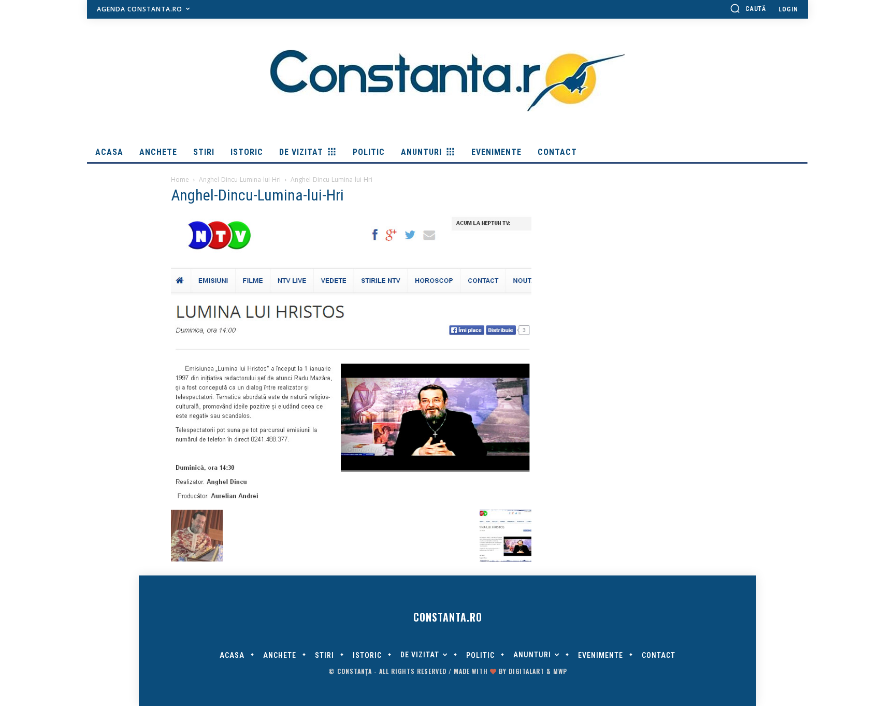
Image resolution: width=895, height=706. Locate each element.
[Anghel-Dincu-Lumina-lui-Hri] (351, 499)
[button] (748, 8)
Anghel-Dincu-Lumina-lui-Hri (240, 179)
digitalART (526, 671)
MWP (560, 671)
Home (180, 179)
